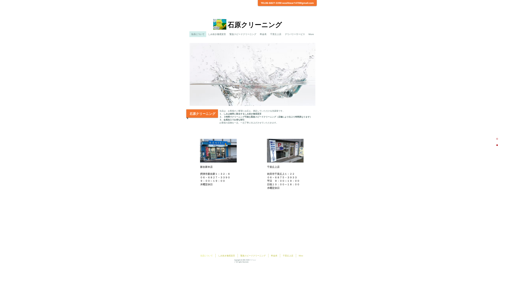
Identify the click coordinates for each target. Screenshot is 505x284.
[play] (310, 105)
